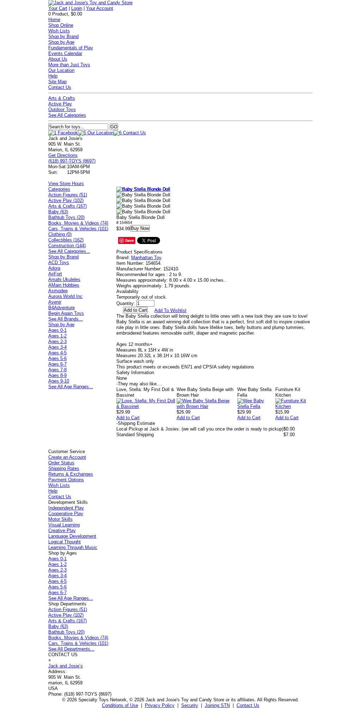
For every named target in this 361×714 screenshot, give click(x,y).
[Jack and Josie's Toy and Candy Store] (90, 2)
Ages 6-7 (57, 364)
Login (76, 8)
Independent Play (66, 508)
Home (54, 19)
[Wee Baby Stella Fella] (256, 406)
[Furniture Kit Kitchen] (294, 406)
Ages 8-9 (57, 375)
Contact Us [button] (248, 705)
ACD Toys (58, 262)
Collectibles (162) (66, 240)
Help (52, 76)
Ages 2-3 (57, 341)
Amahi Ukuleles (64, 279)
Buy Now (140, 228)
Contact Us (59, 87)
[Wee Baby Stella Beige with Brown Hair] (207, 406)
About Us (57, 59)
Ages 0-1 (57, 330)
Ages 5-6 (57, 358)
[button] (143, 189)
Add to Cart (128, 417)
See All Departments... (71, 649)
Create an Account (67, 457)
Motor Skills (60, 519)
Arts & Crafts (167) (67, 206)
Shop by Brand (63, 36)
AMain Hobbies (63, 285)
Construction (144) (67, 245)
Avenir (54, 302)
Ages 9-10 (58, 381)
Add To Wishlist (170, 310)
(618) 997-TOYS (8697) (72, 161)
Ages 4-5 (57, 352)
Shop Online (60, 25)
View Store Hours (66, 183)
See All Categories (67, 115)
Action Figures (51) (67, 194)
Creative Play (62, 530)
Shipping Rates (63, 468)
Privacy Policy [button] (160, 705)
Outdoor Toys (62, 109)
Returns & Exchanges (70, 474)
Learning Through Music (72, 547)
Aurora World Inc (65, 296)
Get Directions (63, 155)
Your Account (99, 8)
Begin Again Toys (66, 313)
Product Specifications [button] (139, 252)
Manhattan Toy (146, 257)
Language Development (72, 536)
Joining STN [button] (217, 705)
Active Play (60, 103)
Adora (54, 268)
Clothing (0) (60, 234)
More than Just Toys (69, 64)
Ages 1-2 (57, 335)
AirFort (55, 273)
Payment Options (66, 479)
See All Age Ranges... (70, 386)
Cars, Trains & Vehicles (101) (78, 228)
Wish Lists (59, 30)
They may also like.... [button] (139, 383)
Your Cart (57, 8)
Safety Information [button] (135, 372)
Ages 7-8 (57, 369)
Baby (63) (58, 211)
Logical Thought (64, 541)
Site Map (57, 81)
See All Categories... (69, 251)
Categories (59, 189)
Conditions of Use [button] (120, 705)
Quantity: (125, 303)
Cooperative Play (65, 513)
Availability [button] (127, 291)
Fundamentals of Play (70, 47)
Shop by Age (61, 42)
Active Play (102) (66, 200)
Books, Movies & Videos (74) (78, 223)
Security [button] (189, 705)
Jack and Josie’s (65, 666)
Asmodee (58, 290)
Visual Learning (64, 524)
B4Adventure (61, 307)
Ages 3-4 (57, 347)
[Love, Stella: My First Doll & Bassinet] (146, 406)
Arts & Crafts (61, 98)
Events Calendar (65, 53)
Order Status (61, 462)
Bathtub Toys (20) (66, 217)
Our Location (61, 70)
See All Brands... (65, 319)
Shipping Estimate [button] (135, 423)
